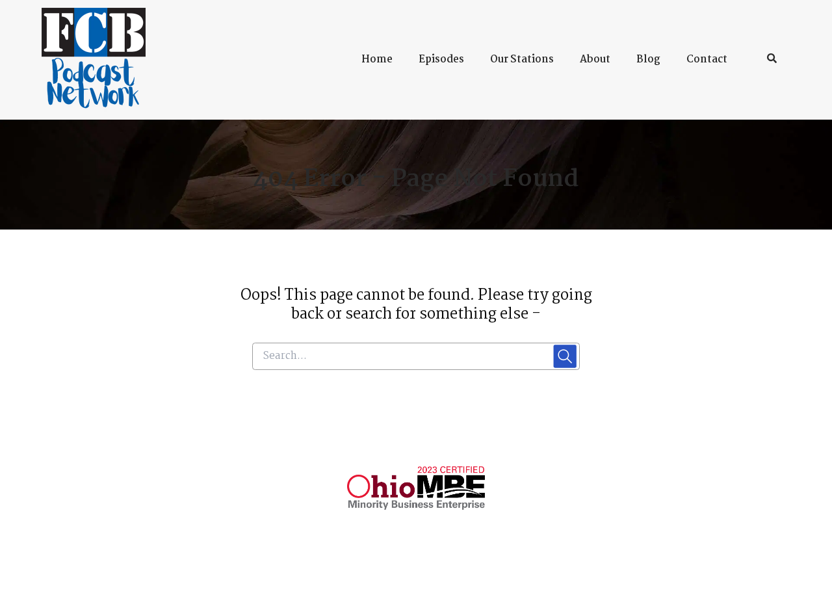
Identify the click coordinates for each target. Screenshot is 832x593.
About (595, 59)
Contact (706, 59)
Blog (648, 59)
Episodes (441, 59)
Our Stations (522, 59)
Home (377, 59)
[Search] (765, 60)
